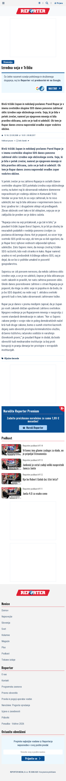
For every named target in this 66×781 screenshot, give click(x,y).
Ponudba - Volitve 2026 (13, 723)
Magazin (6, 641)
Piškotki (5, 717)
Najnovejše (7, 616)
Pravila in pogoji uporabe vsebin (17, 699)
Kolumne (6, 635)
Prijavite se (31, 758)
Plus (4, 647)
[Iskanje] (47, 3)
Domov (5, 610)
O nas (4, 674)
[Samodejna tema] (39, 3)
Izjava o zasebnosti (11, 711)
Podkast (6, 653)
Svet (4, 628)
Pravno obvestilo (10, 692)
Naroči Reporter (34, 428)
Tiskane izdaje (8, 659)
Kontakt (5, 680)
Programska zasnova (12, 686)
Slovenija (7, 62)
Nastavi (53, 88)
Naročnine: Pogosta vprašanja (16, 705)
